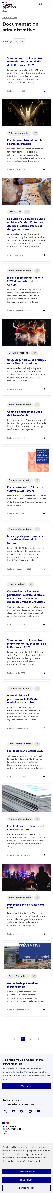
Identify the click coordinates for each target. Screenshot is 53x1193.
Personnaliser (26, 1188)
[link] (14, 1039)
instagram (30, 1111)
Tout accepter (27, 1171)
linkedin (13, 1111)
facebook (22, 1111)
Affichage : (10, 41)
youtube (38, 1111)
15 (17, 41)
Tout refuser (26, 1179)
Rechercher (41, 4)
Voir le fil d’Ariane (9, 17)
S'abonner (26, 1086)
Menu (49, 4)
